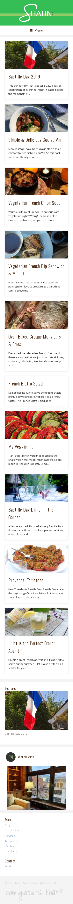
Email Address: (16, 52)
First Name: (13, 69)
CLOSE (66, 24)
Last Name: (13, 85)
